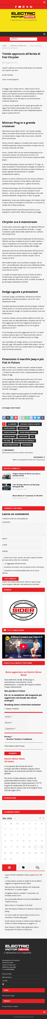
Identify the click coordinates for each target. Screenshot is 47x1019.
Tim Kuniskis (26, 445)
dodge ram (23, 436)
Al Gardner (12, 424)
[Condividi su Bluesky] (39, 418)
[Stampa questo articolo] (23, 418)
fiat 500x (7, 441)
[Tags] (23, 867)
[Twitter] (27, 7)
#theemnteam (7, 977)
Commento (6, 522)
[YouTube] (20, 7)
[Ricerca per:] (23, 39)
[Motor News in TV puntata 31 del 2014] (6, 498)
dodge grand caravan (28, 432)
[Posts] (9, 867)
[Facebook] (16, 7)
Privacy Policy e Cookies (10, 1006)
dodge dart (23, 428)
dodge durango (10, 432)
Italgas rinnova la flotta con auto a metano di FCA (26, 475)
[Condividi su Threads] (42, 418)
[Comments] (37, 867)
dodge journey (9, 436)
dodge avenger (9, 428)
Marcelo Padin (7, 974)
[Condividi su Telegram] (35, 418)
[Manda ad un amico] (19, 418)
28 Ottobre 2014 (19, 498)
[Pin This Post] (16, 418)
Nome (4, 538)
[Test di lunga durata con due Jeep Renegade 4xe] (6, 487)
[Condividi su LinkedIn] (12, 418)
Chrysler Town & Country (30, 424)
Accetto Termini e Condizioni (19, 739)
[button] (44, 2)
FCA (32, 436)
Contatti (4, 981)
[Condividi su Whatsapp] (27, 418)
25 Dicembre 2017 (19, 478)
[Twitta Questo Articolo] (8, 418)
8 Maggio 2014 (8, 63)
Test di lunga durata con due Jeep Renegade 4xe (26, 486)
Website (5, 551)
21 (36, 847)
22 (42, 847)
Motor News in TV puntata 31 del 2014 (27, 496)
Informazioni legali (8, 996)
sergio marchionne (11, 445)
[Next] (40, 610)
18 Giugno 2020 (18, 489)
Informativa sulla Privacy (14, 746)
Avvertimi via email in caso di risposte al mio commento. (24, 567)
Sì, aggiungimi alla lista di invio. (15, 563)
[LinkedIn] (31, 7)
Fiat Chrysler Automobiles (24, 441)
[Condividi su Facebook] (4, 418)
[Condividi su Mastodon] (31, 418)
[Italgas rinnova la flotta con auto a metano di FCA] (6, 476)
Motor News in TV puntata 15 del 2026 (18, 905)
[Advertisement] (24, 26)
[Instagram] (23, 7)
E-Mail (4, 545)
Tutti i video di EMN (15, 630)
